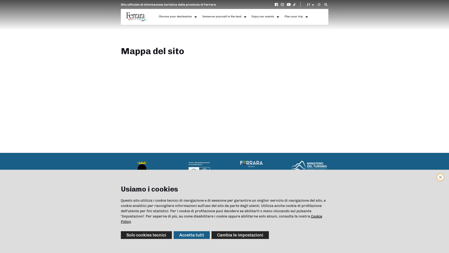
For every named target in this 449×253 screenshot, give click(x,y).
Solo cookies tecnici (146, 235)
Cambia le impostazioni (240, 235)
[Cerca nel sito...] (325, 5)
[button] (310, 4)
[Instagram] (283, 4)
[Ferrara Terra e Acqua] (138, 16)
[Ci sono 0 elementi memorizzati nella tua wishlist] (319, 4)
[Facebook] (277, 4)
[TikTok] (294, 4)
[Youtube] (289, 4)
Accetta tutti (191, 235)
